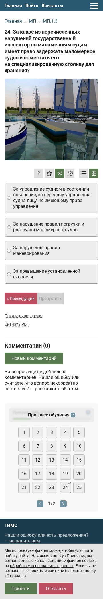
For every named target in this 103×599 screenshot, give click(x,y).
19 (65, 473)
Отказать (56, 588)
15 (79, 460)
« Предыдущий (21, 298)
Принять (20, 588)
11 (24, 460)
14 (65, 460)
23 (51, 487)
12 (37, 460)
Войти (31, 5)
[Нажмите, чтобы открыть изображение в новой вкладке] (51, 120)
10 (79, 446)
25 (79, 487)
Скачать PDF (17, 324)
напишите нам (24, 541)
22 (37, 487)
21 (24, 487)
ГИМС (11, 525)
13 (51, 460)
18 (51, 473)
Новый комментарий (33, 358)
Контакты (52, 5)
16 (24, 473)
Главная (13, 5)
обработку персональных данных (42, 565)
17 (37, 473)
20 (79, 473)
